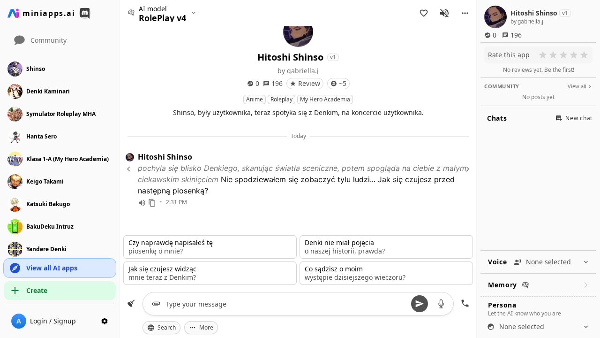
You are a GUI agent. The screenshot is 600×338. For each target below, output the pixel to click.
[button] (465, 13)
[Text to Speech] (142, 203)
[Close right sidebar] (466, 169)
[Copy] (152, 203)
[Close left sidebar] (130, 169)
